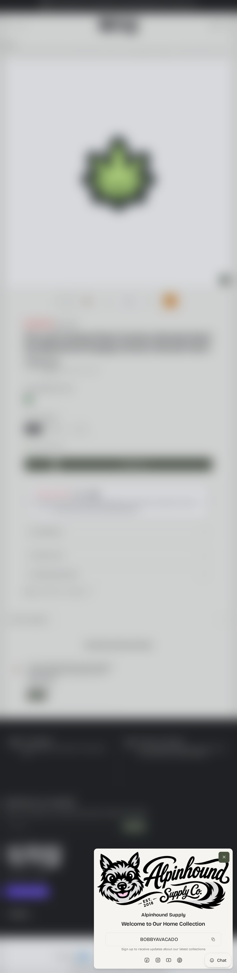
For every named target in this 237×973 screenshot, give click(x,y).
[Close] (224, 834)
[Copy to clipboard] (213, 934)
